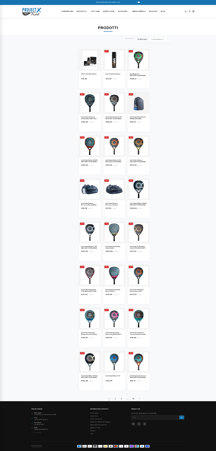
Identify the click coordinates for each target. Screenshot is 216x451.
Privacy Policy (94, 413)
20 (133, 399)
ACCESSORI (122, 11)
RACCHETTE (81, 11)
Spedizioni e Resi (95, 427)
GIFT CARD (95, 11)
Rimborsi (93, 430)
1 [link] (109, 398)
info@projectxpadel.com (41, 429)
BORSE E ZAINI (109, 11)
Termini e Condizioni (96, 419)
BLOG (163, 11)
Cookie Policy (94, 416)
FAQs (91, 433)
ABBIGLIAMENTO (139, 11)
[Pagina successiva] (139, 398)
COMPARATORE (67, 11)
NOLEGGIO (153, 11)
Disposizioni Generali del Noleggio (100, 421)
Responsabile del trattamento (98, 424)
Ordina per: (142, 39)
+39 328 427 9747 (39, 424)
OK (181, 417)
